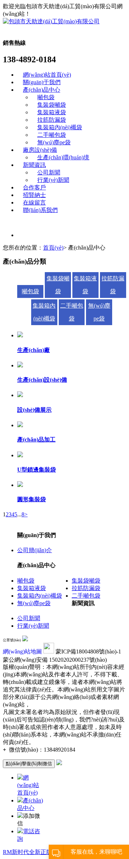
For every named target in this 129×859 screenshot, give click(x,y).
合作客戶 (34, 187)
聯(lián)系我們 (40, 210)
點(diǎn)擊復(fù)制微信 (29, 763)
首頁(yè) (53, 248)
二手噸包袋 (51, 135)
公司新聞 (48, 172)
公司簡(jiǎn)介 (34, 550)
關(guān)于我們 (42, 82)
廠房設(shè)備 (40, 150)
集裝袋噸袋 (51, 105)
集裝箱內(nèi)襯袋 (59, 127)
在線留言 (34, 202)
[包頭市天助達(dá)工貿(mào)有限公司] (51, 21)
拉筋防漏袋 (51, 120)
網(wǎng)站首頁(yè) (47, 75)
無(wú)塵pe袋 (54, 142)
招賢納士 (34, 195)
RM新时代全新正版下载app (37, 852)
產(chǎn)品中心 (41, 90)
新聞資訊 (34, 165)
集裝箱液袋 (51, 112)
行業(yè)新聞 (53, 180)
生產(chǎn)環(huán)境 (63, 157)
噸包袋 (45, 97)
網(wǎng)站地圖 (22, 651)
